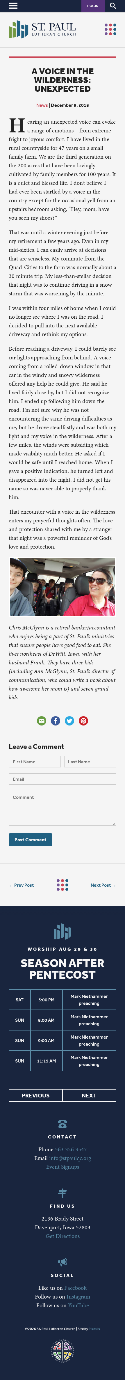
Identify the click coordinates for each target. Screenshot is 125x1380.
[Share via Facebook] (55, 721)
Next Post (101, 885)
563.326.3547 (71, 1149)
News (42, 105)
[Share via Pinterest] (83, 721)
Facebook (75, 1288)
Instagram (78, 1296)
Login (93, 5)
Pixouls (94, 1328)
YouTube (78, 1305)
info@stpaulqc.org (70, 1158)
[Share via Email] (41, 721)
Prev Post (24, 885)
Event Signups (62, 1167)
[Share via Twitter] (69, 721)
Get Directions (63, 1236)
